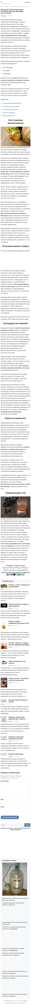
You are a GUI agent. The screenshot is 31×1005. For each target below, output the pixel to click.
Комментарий (5, 781)
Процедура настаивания (9, 109)
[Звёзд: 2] (12, 568)
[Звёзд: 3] (19, 568)
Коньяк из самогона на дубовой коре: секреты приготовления (17, 719)
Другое (10, 665)
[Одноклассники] (10, 574)
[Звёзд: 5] (6, 570)
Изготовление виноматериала (11, 103)
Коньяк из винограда (16, 754)
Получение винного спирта (10, 106)
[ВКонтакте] (7, 574)
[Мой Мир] (12, 574)
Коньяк (7, 6)
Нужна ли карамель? (8, 112)
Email (3, 807)
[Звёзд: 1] (6, 568)
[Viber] (19, 574)
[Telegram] (24, 574)
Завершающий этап (8, 115)
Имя (2, 799)
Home (2, 6)
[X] (14, 574)
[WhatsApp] (21, 574)
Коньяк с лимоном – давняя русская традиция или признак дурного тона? (19, 644)
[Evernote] (17, 574)
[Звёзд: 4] (25, 568)
